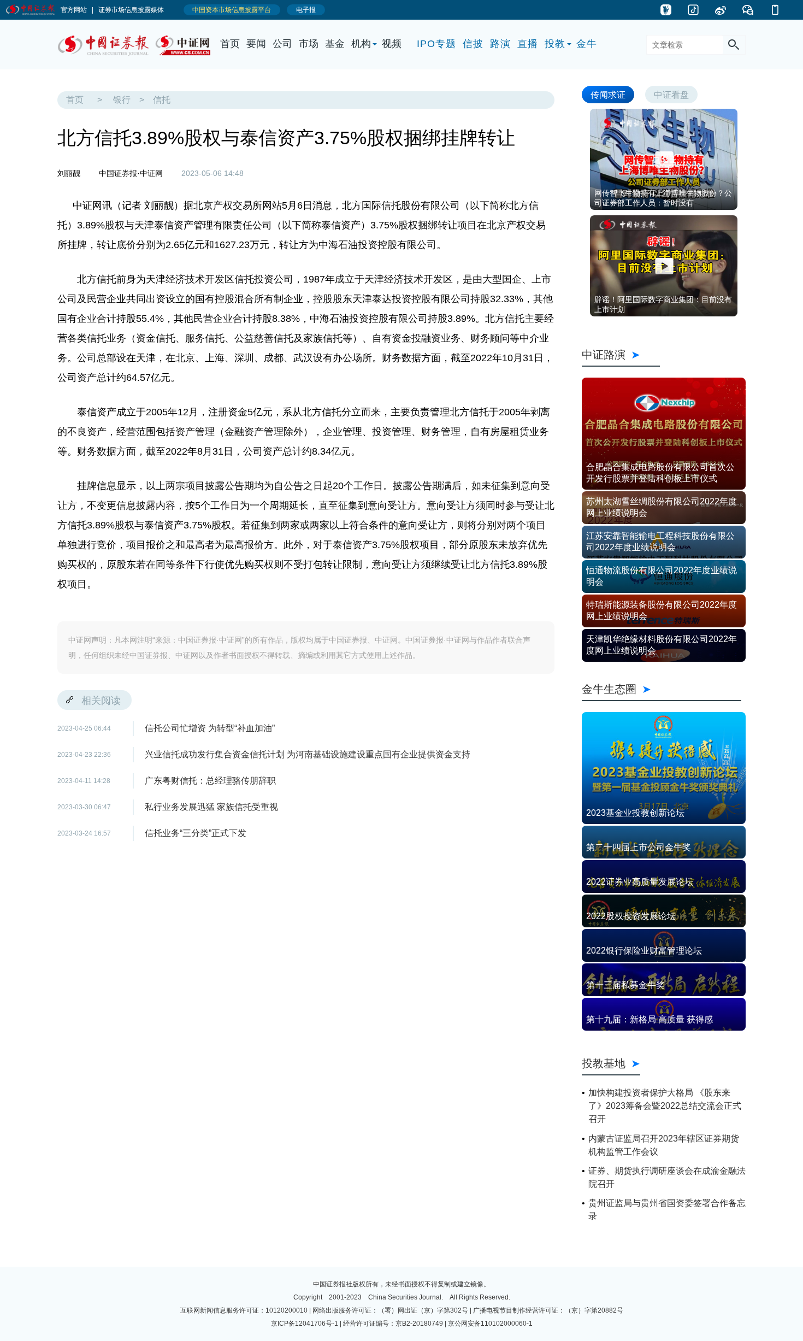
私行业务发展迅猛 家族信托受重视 (211, 806)
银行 (122, 99)
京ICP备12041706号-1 (304, 1323)
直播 (527, 43)
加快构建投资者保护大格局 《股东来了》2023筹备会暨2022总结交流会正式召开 (664, 1106)
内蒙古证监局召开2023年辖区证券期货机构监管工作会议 (663, 1145)
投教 (555, 43)
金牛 (586, 43)
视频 (392, 43)
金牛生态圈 (661, 688)
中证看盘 (671, 94)
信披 (473, 43)
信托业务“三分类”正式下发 (195, 833)
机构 (361, 43)
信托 (161, 99)
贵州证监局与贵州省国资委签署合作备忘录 (667, 1209)
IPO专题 (436, 43)
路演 (500, 43)
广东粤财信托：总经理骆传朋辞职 (210, 780)
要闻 (256, 43)
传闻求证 (608, 94)
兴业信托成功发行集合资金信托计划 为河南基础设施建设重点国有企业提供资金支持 (307, 754)
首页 (230, 43)
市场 (308, 43)
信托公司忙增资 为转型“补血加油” (210, 728)
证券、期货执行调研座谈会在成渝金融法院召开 (667, 1177)
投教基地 (603, 1063)
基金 (335, 43)
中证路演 (621, 354)
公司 (282, 43)
